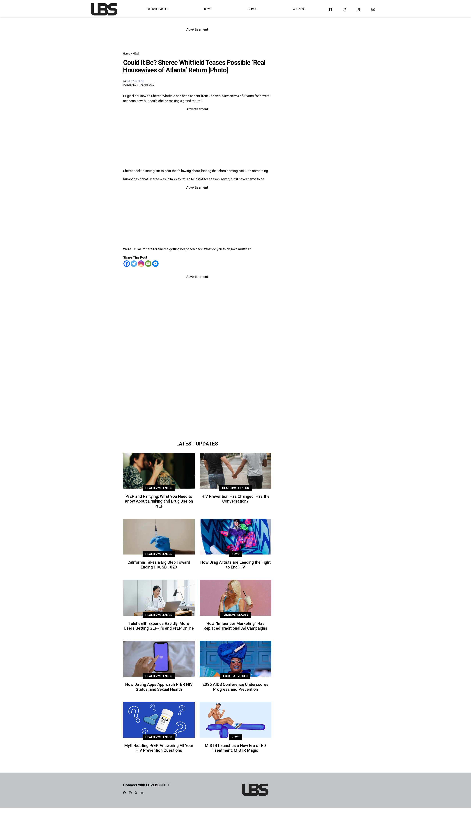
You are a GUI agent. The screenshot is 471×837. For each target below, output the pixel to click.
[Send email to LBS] (373, 9)
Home (126, 53)
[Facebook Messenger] (155, 263)
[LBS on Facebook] (330, 9)
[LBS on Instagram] (344, 9)
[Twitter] (134, 263)
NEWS (136, 53)
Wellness (299, 9)
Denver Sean (136, 80)
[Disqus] (197, 387)
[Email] (148, 263)
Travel (252, 9)
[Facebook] (126, 263)
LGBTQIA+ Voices (157, 9)
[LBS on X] (359, 9)
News (207, 9)
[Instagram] (141, 263)
